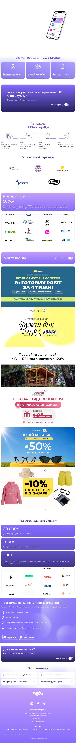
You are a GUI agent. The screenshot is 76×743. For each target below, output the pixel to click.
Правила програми (63, 729)
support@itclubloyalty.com (38, 715)
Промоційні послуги (36, 729)
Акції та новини (50, 729)
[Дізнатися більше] (38, 286)
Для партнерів (23, 729)
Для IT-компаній (11, 729)
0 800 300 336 (38, 718)
